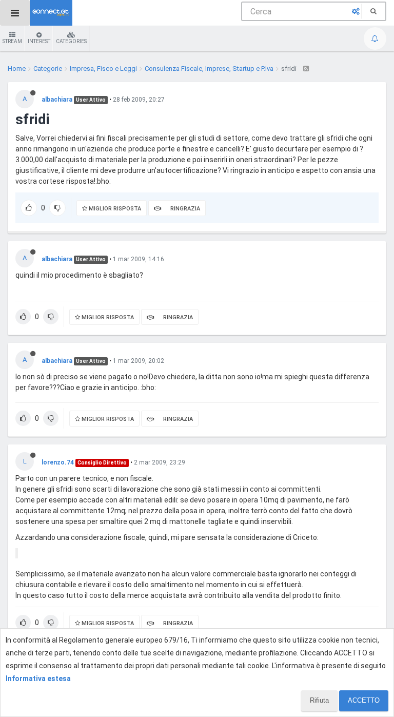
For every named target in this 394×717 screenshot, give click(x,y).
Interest (39, 41)
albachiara (57, 99)
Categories (71, 41)
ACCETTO (364, 700)
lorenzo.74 (58, 462)
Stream (12, 41)
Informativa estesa (38, 678)
